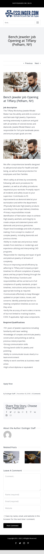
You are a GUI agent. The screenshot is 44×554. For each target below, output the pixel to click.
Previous (29, 63)
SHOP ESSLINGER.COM (19, 3)
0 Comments (36, 394)
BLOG (30, 3)
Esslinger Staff (10, 394)
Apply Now (8, 384)
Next (37, 63)
